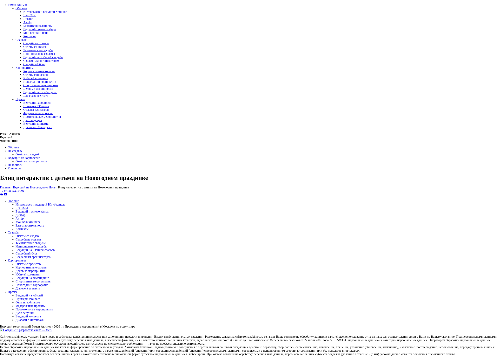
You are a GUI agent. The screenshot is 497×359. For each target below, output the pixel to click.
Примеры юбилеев (28, 299)
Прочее (20, 99)
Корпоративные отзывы (39, 71)
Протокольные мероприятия (42, 116)
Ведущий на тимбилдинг (40, 92)
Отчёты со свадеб (35, 46)
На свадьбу (15, 150)
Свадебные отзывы (36, 43)
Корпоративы (25, 67)
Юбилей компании (35, 78)
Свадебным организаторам (41, 60)
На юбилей (15, 164)
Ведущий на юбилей (37, 102)
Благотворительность (37, 25)
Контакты (29, 36)
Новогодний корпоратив (39, 81)
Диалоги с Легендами (37, 127)
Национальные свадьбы (39, 53)
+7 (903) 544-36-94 (12, 191)
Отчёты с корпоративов (31, 161)
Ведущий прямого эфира (39, 29)
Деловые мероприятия (38, 88)
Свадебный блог (34, 64)
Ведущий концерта (36, 123)
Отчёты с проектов (36, 74)
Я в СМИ (29, 15)
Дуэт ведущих (32, 120)
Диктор (28, 18)
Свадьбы (21, 39)
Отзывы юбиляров (28, 302)
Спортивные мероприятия (40, 85)
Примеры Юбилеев (36, 106)
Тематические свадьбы (38, 50)
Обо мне (21, 8)
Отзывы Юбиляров (36, 109)
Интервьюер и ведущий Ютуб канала (40, 204)
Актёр (27, 22)
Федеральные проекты (38, 113)
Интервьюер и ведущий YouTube (45, 11)
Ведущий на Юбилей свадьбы (43, 57)
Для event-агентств (35, 95)
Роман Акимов (18, 4)
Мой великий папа (35, 32)
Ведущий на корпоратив (24, 157)
